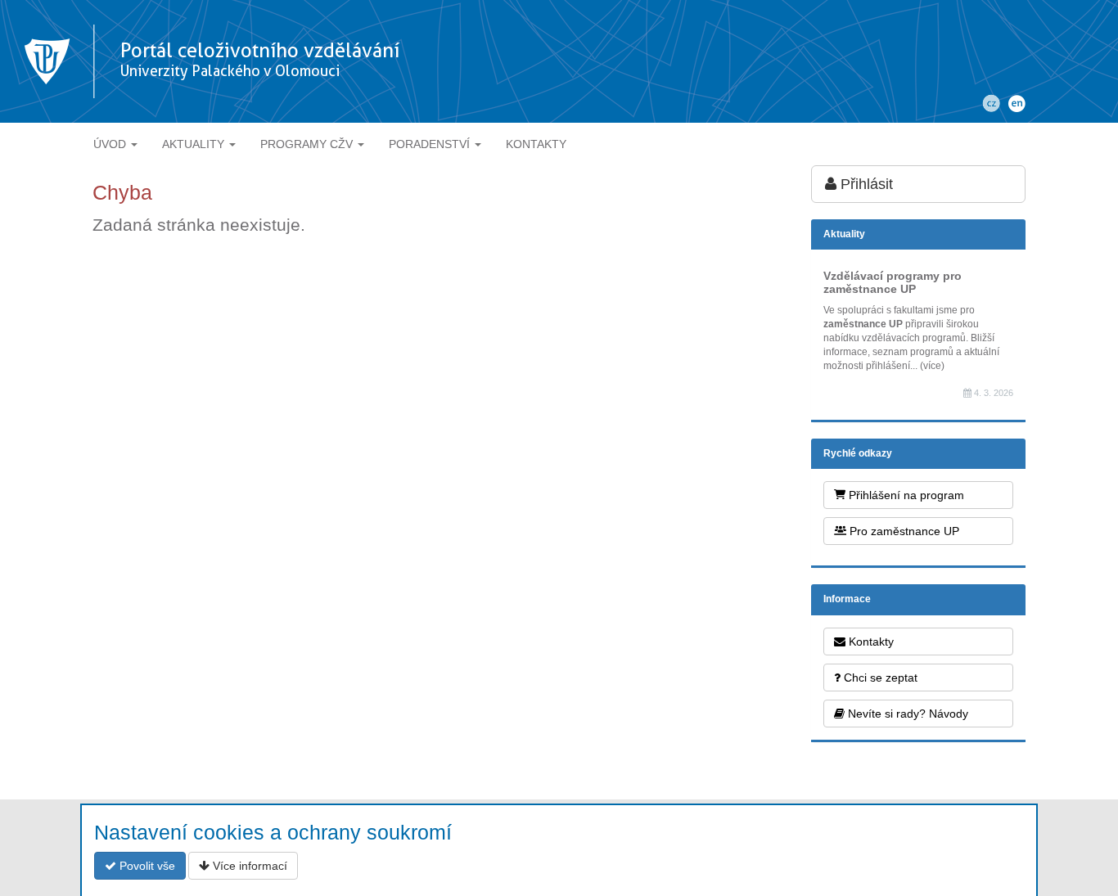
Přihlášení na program (904, 495)
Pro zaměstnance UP (902, 531)
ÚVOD (111, 144)
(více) (932, 365)
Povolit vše (145, 865)
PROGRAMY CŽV (308, 144)
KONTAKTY (536, 144)
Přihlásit (864, 184)
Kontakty (869, 641)
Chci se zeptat (879, 677)
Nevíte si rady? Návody (906, 713)
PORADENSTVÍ (431, 144)
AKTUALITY (195, 144)
